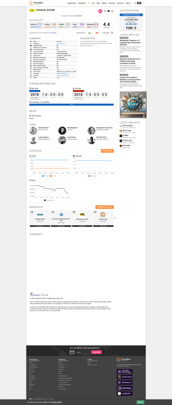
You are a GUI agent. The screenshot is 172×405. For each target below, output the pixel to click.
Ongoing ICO (32, 365)
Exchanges (82, 3)
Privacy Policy (62, 389)
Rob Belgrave (72, 128)
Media (60, 371)
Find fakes (107, 151)
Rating (104, 3)
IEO (93, 3)
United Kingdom (62, 73)
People (31, 380)
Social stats (61, 365)
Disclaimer (53, 33)
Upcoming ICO (33, 367)
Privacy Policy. (57, 402)
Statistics (32, 384)
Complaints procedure (64, 384)
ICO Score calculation (64, 380)
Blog (98, 3)
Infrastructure (61, 43)
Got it (140, 402)
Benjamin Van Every (104, 128)
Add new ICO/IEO (92, 365)
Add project (72, 3)
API (30, 389)
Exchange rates (62, 376)
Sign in (128, 3)
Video (60, 373)
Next (115, 218)
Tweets (31, 118)
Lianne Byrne (43, 137)
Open (58, 69)
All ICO (31, 362)
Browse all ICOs (104, 207)
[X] (57, 77)
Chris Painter (43, 128)
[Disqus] (71, 263)
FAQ (30, 387)
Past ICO (31, 369)
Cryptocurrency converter (65, 378)
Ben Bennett (101, 137)
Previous (28, 218)
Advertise (120, 3)
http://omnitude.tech (63, 75)
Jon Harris (71, 137)
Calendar (111, 3)
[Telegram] (59, 77)
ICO (89, 3)
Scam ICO (32, 371)
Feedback (61, 367)
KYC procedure (62, 382)
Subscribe (96, 352)
